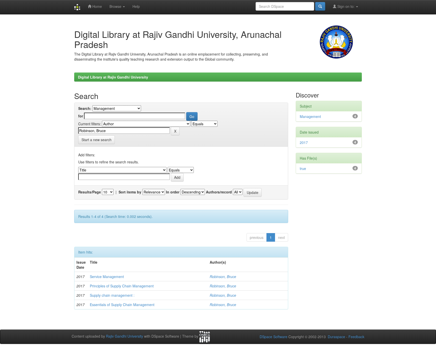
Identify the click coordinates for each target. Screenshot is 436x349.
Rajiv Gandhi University (124, 336)
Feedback (356, 336)
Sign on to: (346, 6)
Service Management (107, 276)
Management (310, 116)
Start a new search (96, 139)
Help (136, 6)
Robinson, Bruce (223, 276)
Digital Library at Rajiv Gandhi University (113, 77)
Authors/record (219, 191)
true (303, 168)
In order (172, 191)
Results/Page (89, 191)
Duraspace (336, 336)
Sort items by (130, 191)
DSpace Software (273, 336)
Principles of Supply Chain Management (122, 285)
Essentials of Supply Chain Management (122, 304)
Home (96, 6)
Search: (84, 108)
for (80, 115)
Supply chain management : (112, 295)
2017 (304, 142)
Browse (116, 6)
